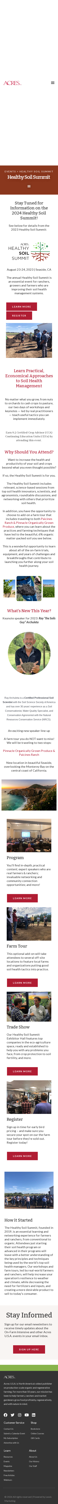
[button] (53, 83)
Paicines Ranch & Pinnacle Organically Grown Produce (28, 522)
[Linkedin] (33, 1415)
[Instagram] (19, 1415)
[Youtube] (26, 1415)
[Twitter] (12, 1415)
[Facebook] (5, 1415)
